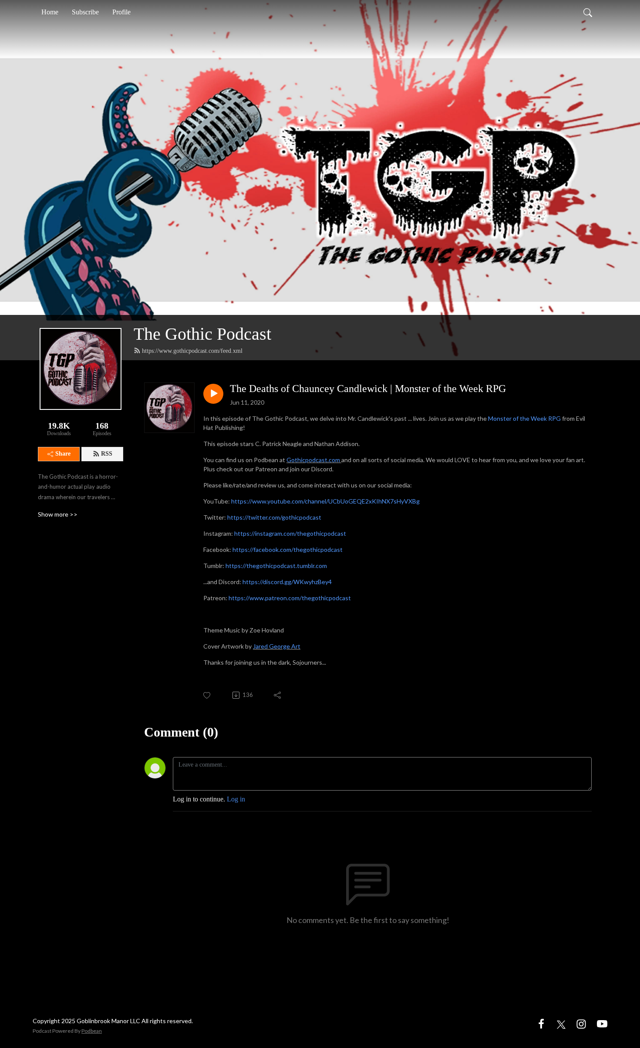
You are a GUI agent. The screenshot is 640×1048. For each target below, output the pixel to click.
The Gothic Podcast (202, 334)
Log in (236, 799)
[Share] (278, 695)
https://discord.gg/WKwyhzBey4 (287, 581)
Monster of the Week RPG (524, 418)
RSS (106, 453)
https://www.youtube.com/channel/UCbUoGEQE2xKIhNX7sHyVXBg (325, 501)
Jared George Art (276, 646)
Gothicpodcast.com (313, 459)
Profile (121, 12)
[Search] (588, 12)
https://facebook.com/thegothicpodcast (287, 549)
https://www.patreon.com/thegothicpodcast (290, 598)
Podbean (91, 1031)
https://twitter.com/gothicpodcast (274, 517)
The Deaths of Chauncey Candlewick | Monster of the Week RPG (368, 388)
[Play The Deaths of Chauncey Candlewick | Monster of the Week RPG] (213, 394)
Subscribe (85, 12)
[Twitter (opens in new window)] (561, 1023)
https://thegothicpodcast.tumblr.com (276, 565)
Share (63, 453)
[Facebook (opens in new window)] (541, 1023)
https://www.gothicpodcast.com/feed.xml (192, 351)
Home (49, 12)
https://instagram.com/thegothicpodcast (290, 533)
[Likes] (207, 695)
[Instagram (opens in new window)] (581, 1023)
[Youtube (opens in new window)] (602, 1023)
